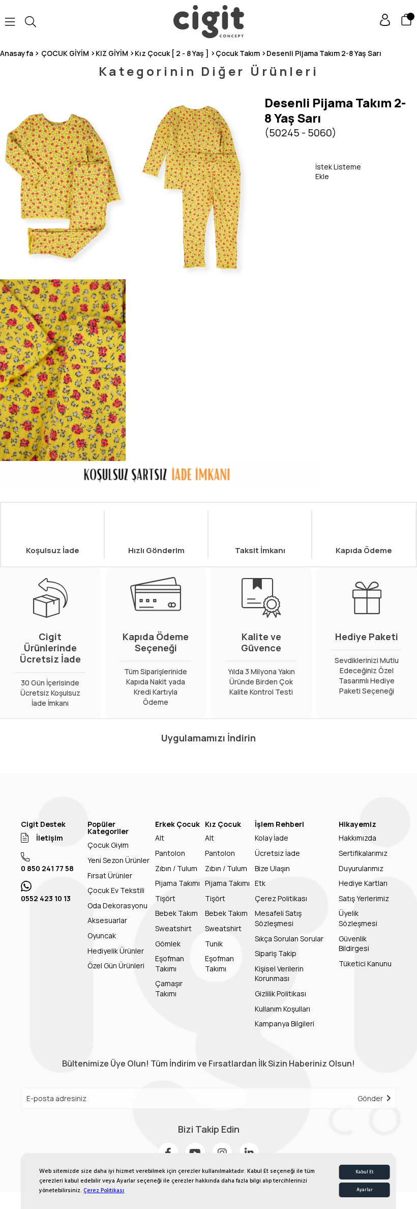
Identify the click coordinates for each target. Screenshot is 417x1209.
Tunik (214, 943)
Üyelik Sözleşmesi (358, 918)
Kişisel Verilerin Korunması (279, 974)
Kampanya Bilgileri (284, 1023)
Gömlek (168, 943)
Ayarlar (364, 1190)
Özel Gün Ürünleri (115, 965)
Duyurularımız (361, 868)
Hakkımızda (357, 838)
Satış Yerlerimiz (364, 898)
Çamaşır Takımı (169, 988)
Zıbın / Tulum (176, 868)
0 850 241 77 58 (47, 868)
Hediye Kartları (363, 883)
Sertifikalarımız (363, 853)
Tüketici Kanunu (365, 963)
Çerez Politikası (103, 1190)
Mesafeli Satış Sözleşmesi (278, 918)
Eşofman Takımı (169, 963)
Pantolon (170, 853)
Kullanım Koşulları (282, 1009)
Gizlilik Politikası (280, 993)
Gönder (370, 1098)
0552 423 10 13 (46, 898)
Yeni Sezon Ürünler (118, 860)
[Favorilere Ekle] (289, 171)
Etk (260, 883)
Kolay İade (271, 838)
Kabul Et (364, 1172)
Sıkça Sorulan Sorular (289, 938)
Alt (159, 838)
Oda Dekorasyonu (117, 905)
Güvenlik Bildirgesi (354, 944)
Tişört (165, 898)
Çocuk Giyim (108, 845)
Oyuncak (101, 935)
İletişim (49, 838)
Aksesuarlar (107, 920)
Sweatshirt (173, 928)
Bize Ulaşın (272, 868)
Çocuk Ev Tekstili (115, 890)
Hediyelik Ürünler (115, 951)
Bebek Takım (176, 913)
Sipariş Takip (275, 953)
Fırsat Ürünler (109, 875)
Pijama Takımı (177, 883)
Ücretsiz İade (277, 853)
